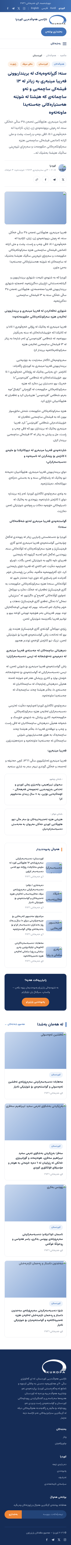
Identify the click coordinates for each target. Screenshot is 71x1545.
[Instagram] (24, 8)
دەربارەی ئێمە (59, 1464)
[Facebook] (7, 8)
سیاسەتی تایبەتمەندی (55, 1484)
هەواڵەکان (51, 56)
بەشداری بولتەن (53, 32)
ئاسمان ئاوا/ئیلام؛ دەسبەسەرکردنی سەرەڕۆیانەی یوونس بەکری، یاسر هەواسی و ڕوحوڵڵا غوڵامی (37, 1239)
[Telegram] (13, 8)
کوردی (62, 8)
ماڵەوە (63, 56)
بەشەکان (56, 44)
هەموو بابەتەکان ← (15, 1024)
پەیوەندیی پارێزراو (35, 1002)
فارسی (44, 8)
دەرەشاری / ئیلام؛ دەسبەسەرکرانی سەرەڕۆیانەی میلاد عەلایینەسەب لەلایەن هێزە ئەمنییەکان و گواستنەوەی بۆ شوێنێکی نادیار (27, 893)
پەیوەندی (61, 1471)
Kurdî (53, 8)
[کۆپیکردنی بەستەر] (36, 179)
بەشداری (13, 1514)
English (35, 8)
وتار (64, 1437)
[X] (18, 8)
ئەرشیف (62, 1477)
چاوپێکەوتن (60, 1443)
